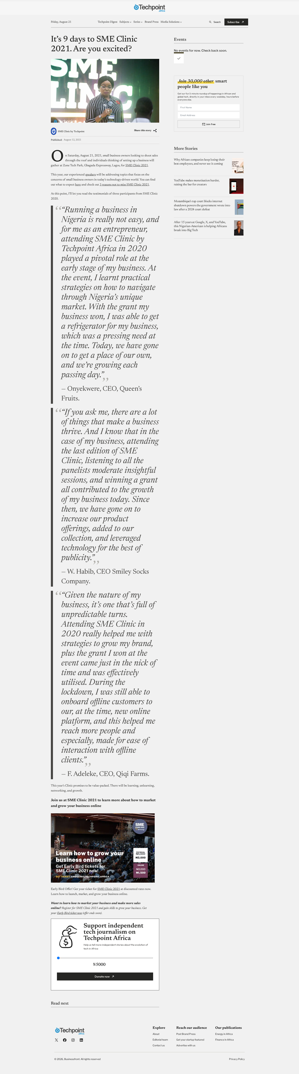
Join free (210, 124)
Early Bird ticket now (69, 913)
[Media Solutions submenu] (181, 22)
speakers (90, 174)
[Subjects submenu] (131, 22)
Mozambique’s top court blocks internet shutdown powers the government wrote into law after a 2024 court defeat (202, 205)
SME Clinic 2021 (136, 165)
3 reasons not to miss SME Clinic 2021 (124, 184)
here (78, 184)
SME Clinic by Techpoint (71, 131)
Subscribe (233, 22)
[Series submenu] (142, 22)
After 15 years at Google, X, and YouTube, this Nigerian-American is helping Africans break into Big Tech (200, 226)
